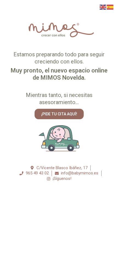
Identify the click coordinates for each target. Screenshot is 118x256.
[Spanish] (110, 6)
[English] (103, 6)
